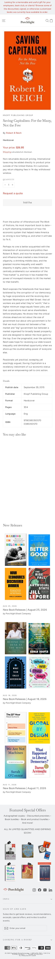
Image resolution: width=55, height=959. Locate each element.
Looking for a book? (17, 939)
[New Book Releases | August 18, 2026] (27, 656)
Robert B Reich (13, 133)
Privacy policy (18, 954)
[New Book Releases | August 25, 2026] (27, 567)
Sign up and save (14, 909)
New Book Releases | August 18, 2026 (24, 699)
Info (6, 899)
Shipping (7, 152)
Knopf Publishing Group (18, 115)
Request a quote (13, 193)
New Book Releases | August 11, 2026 (24, 788)
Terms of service (35, 954)
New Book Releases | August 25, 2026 (25, 609)
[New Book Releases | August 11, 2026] (27, 745)
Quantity (8, 179)
